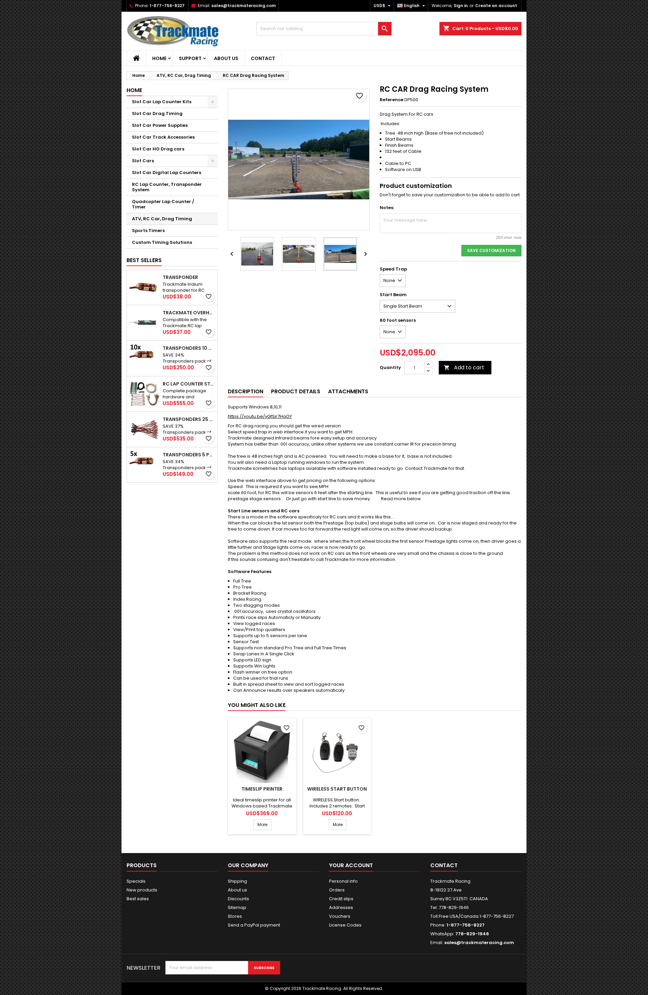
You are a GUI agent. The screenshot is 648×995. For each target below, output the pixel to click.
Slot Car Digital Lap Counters (166, 172)
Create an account (496, 5)
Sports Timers (148, 230)
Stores (235, 916)
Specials (136, 881)
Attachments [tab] (348, 391)
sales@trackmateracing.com (243, 5)
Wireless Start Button (337, 789)
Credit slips (341, 899)
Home (159, 58)
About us (226, 58)
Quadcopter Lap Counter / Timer (163, 204)
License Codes (345, 925)
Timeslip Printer (261, 789)
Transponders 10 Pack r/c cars (189, 348)
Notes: (387, 208)
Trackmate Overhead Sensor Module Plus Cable (189, 312)
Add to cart (464, 367)
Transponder (180, 277)
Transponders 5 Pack (189, 454)
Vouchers (339, 916)
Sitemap (237, 907)
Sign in (461, 5)
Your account (351, 865)
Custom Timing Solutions (162, 242)
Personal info (343, 881)
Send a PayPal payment (254, 925)
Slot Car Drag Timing (157, 113)
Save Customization (491, 250)
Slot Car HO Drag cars (158, 149)
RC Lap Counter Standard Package (189, 384)
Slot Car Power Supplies (160, 125)
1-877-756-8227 (167, 5)
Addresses (341, 907)
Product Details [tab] (295, 391)
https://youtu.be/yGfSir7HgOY (260, 416)
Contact (263, 58)
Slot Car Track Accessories (163, 137)
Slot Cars (143, 161)
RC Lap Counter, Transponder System (167, 187)
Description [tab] (245, 391)
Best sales (138, 899)
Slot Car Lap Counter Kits (161, 101)
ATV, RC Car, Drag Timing (162, 219)
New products (142, 890)
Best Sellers (144, 260)
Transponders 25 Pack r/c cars (189, 419)
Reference (391, 100)
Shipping (237, 881)
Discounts (238, 899)
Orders (337, 890)
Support (190, 58)
